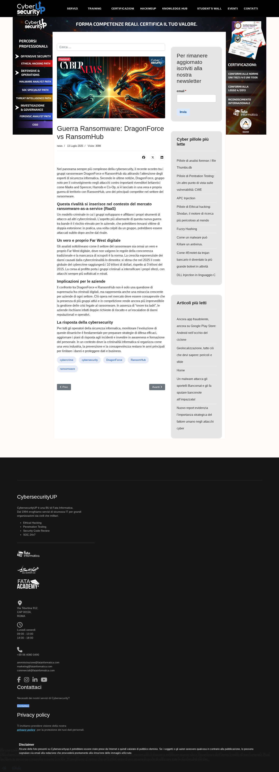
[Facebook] (143, 157)
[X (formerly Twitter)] (153, 157)
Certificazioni (122, 8)
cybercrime (66, 359)
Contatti (251, 8)
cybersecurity (90, 359)
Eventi (233, 8)
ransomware (67, 368)
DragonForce (114, 359)
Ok (4, 768)
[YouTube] (44, 680)
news (60, 145)
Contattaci (23, 705)
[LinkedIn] (162, 157)
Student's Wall (209, 8)
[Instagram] (27, 680)
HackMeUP (148, 8)
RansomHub (138, 359)
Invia (183, 112)
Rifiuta (16, 768)
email (181, 91)
